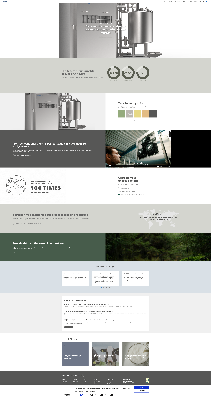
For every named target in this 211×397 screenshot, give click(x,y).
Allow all (141, 387)
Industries (74, 382)
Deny (142, 393)
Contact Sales (64, 382)
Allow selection (142, 390)
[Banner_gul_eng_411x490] (147, 379)
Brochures (96, 383)
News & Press (97, 381)
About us (85, 381)
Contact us (85, 382)
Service (63, 383)
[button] (203, 1)
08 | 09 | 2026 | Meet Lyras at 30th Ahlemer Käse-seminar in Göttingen (86, 304)
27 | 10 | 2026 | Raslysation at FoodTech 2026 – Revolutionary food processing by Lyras (91, 320)
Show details (117, 394)
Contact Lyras (64, 381)
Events (95, 382)
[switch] (91, 395)
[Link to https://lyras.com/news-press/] (83, 376)
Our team (85, 383)
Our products (75, 381)
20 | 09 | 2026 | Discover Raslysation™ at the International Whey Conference (88, 311)
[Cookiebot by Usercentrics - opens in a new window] (67, 395)
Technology (75, 383)
